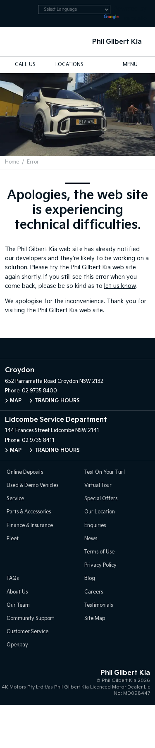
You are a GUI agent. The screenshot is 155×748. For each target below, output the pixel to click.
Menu (130, 65)
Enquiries (95, 525)
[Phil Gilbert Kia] (19, 42)
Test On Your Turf (104, 472)
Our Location (99, 512)
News (90, 539)
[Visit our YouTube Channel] (78, 348)
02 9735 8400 (39, 391)
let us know (120, 286)
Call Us (25, 65)
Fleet (13, 539)
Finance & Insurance (30, 525)
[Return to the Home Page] (16, 681)
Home (12, 162)
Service (15, 499)
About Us (17, 592)
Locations (69, 65)
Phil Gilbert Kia (117, 42)
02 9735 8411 (38, 440)
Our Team (18, 605)
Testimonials (98, 605)
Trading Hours (57, 401)
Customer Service (27, 632)
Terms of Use (99, 552)
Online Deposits (25, 472)
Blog (89, 578)
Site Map (94, 618)
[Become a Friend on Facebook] (95, 348)
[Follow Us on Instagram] (60, 348)
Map (15, 401)
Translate (133, 18)
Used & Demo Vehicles (32, 485)
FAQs (13, 578)
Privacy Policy (100, 565)
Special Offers (100, 499)
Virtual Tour (98, 485)
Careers (93, 592)
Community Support (30, 618)
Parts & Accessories (29, 512)
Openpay (17, 645)
